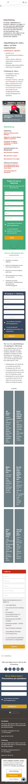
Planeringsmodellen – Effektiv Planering (14, 624)
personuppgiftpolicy (13, 225)
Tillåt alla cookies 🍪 (14, 775)
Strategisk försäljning (11, 79)
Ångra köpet (19, 781)
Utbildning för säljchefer (12, 50)
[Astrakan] (14, 2)
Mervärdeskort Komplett (11, 152)
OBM (7, 57)
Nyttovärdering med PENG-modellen (13, 620)
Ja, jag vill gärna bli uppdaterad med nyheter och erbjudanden (14, 231)
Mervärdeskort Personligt (11, 159)
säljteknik (16, 73)
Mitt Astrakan (9, 727)
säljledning (18, 59)
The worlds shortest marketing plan (15, 609)
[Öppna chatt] (23, 779)
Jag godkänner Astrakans (14, 224)
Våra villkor (12, 781)
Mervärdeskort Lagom (10, 156)
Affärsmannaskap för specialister (10, 171)
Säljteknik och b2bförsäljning (12, 138)
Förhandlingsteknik (11, 166)
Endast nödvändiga (14, 771)
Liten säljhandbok (11, 605)
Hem (2, 656)
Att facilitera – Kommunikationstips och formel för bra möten (13, 614)
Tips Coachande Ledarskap (13, 628)
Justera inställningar (13, 779)
